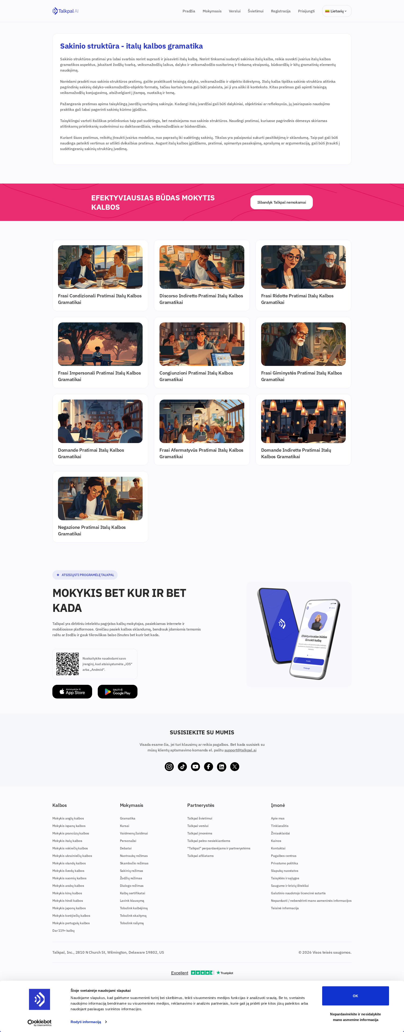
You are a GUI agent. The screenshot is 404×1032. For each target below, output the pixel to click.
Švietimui (255, 11)
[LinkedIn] (221, 767)
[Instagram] (169, 767)
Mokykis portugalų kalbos (71, 923)
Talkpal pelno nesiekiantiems (208, 841)
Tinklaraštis (279, 826)
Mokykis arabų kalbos (68, 886)
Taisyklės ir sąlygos (285, 878)
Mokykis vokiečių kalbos (70, 848)
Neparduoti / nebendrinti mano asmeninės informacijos (311, 900)
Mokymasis (212, 11)
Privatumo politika (284, 863)
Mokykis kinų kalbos (67, 893)
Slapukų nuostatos (284, 871)
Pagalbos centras (283, 856)
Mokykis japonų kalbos (69, 908)
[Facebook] (208, 767)
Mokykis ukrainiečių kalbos (72, 856)
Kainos (276, 841)
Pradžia (189, 11)
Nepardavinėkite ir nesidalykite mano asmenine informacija (355, 1016)
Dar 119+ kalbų (63, 930)
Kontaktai (278, 848)
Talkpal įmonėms (199, 833)
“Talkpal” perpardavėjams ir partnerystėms (218, 848)
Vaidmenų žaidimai (134, 833)
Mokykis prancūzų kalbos (70, 833)
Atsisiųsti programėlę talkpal (88, 575)
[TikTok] (182, 767)
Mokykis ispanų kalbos (69, 826)
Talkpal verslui (198, 826)
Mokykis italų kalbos (67, 841)
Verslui (234, 11)
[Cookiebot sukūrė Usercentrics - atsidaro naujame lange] (39, 1022)
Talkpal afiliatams (200, 856)
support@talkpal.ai (240, 750)
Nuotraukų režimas (134, 856)
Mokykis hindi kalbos (67, 900)
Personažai (128, 841)
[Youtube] (195, 767)
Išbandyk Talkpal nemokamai (281, 202)
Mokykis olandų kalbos (69, 863)
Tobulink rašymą (132, 923)
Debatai (126, 848)
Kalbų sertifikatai (132, 893)
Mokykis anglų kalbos (68, 818)
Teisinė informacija (285, 908)
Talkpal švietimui (199, 818)
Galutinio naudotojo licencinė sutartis (298, 893)
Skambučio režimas (134, 863)
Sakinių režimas (131, 871)
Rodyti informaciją (86, 1022)
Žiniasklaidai (280, 833)
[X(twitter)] (234, 767)
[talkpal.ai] (65, 11)
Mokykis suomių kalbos (69, 878)
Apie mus (278, 818)
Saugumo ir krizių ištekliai (290, 886)
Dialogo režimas (132, 886)
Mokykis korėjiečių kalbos (71, 915)
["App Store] (72, 692)
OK (355, 996)
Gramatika (128, 818)
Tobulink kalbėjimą (134, 908)
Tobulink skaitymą (133, 915)
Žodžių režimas (131, 878)
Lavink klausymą (132, 900)
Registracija (281, 11)
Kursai (124, 826)
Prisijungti (306, 11)
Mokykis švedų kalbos (68, 871)
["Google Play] (117, 692)
